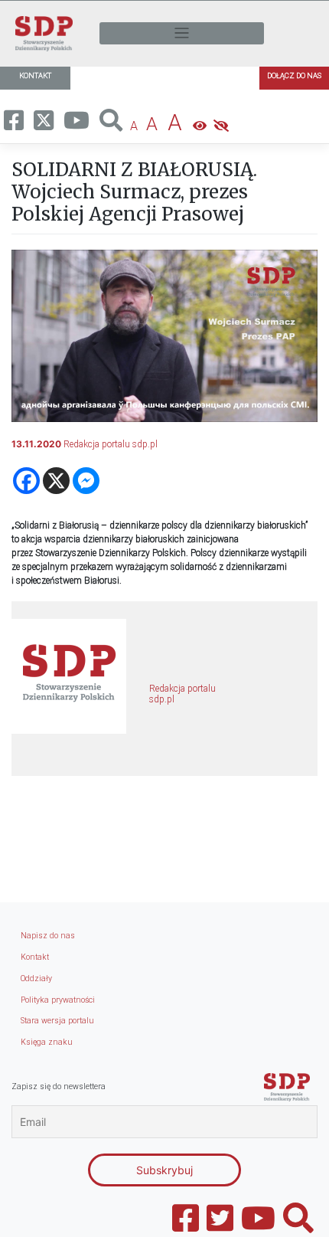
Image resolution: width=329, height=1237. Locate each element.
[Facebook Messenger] (86, 480)
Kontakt (35, 957)
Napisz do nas (48, 936)
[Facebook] (26, 480)
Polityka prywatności (58, 1000)
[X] (56, 480)
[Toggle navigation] (181, 33)
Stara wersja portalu (57, 1021)
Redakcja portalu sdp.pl (111, 444)
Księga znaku (47, 1042)
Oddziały (36, 978)
